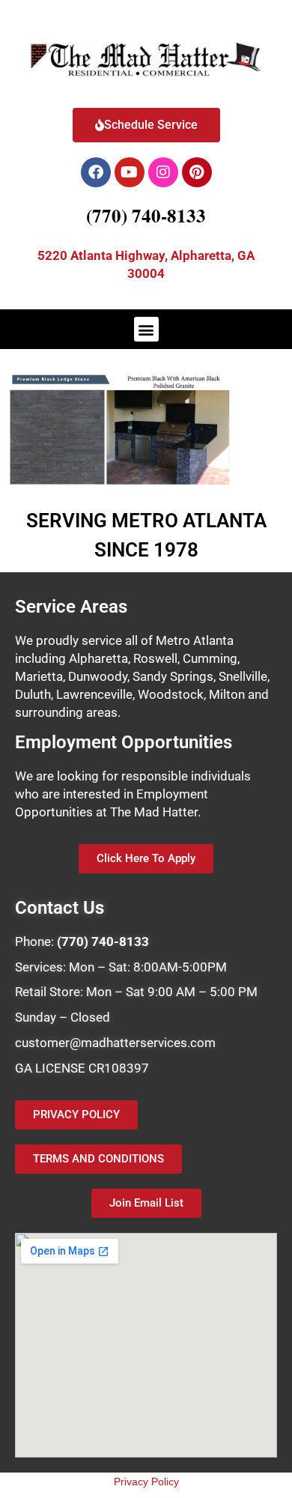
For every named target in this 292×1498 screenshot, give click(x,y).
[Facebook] (96, 172)
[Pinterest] (197, 172)
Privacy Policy (146, 1482)
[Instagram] (163, 172)
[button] (146, 329)
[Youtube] (130, 172)
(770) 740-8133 (146, 215)
